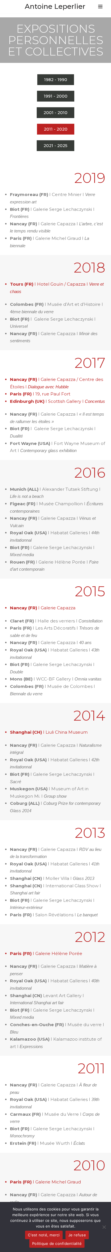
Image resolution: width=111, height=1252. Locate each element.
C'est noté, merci (43, 1235)
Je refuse (77, 1235)
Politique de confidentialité (57, 1243)
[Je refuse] (104, 1227)
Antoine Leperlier (55, 6)
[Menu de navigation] (100, 6)
